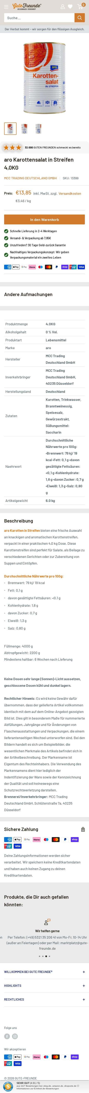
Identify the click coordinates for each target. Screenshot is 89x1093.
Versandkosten (70, 193)
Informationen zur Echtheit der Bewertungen (38, 1088)
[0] (80, 6)
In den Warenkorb (44, 219)
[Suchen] (80, 17)
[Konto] (63, 6)
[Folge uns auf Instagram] (15, 1036)
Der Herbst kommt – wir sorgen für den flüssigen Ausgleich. (44, 29)
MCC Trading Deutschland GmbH (30, 178)
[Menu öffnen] (6, 6)
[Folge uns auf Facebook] (7, 1036)
